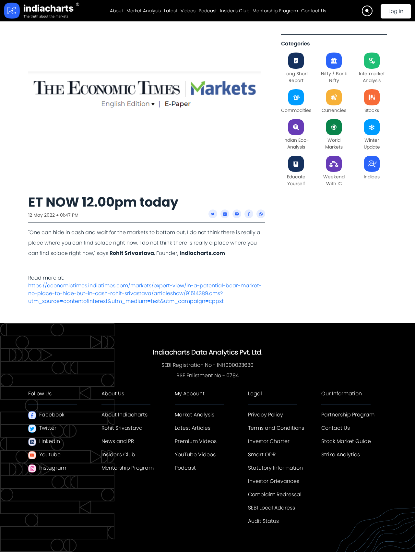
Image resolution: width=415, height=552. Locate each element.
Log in (395, 11)
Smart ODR (262, 454)
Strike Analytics (340, 454)
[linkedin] (224, 214)
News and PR (117, 441)
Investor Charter (269, 441)
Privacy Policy (265, 414)
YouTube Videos (195, 454)
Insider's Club (234, 10)
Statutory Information (275, 468)
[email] (236, 214)
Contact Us (313, 10)
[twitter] (212, 214)
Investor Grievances (273, 481)
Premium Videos (196, 441)
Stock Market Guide (346, 441)
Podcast (208, 10)
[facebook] (248, 214)
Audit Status (263, 521)
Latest (170, 10)
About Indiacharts (124, 414)
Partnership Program (347, 414)
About (116, 10)
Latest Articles (192, 428)
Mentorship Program (275, 10)
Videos (188, 10)
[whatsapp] (260, 214)
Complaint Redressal (275, 494)
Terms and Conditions (276, 428)
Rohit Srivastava (122, 428)
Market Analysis (143, 10)
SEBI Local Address (271, 507)
